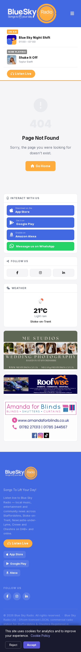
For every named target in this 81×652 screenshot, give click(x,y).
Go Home (43, 166)
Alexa (13, 572)
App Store (16, 554)
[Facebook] (17, 273)
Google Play (18, 563)
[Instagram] (40, 273)
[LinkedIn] (63, 273)
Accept (31, 645)
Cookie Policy (40, 635)
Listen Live (23, 73)
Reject (13, 645)
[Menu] (72, 14)
